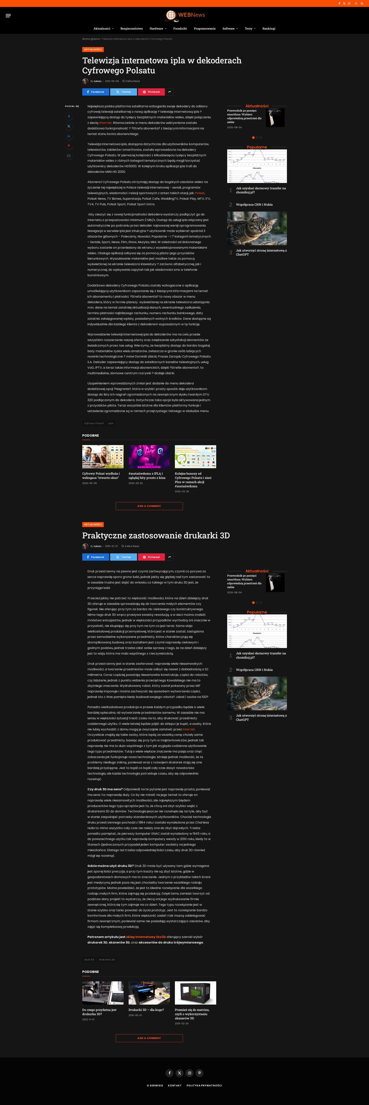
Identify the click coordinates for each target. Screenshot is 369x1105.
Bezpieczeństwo (132, 28)
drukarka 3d (107, 959)
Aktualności (102, 28)
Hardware (156, 28)
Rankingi (269, 28)
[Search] (361, 3)
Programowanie (205, 28)
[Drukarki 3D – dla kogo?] (149, 993)
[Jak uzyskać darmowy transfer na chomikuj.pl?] (257, 166)
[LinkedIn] (69, 136)
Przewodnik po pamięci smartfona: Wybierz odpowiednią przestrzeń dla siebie (244, 116)
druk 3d (89, 959)
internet (189, 729)
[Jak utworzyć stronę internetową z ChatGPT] (257, 228)
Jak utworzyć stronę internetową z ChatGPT (261, 252)
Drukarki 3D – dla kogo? (146, 1010)
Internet (105, 123)
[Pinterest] (69, 146)
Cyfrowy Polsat (94, 423)
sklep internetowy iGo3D (146, 937)
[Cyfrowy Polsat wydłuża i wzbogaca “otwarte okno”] (103, 456)
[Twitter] (69, 126)
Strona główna (91, 39)
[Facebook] (69, 116)
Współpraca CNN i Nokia (254, 204)
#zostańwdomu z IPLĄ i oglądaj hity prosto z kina (147, 475)
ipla (110, 423)
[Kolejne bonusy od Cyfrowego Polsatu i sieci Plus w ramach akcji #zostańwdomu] (195, 456)
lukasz (97, 81)
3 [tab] (261, 137)
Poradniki (180, 28)
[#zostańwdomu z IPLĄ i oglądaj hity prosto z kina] (149, 456)
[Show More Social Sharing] (170, 92)
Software (229, 28)
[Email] (69, 155)
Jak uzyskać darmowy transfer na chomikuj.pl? (261, 190)
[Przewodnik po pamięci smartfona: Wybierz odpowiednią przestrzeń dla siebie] (276, 118)
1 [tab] (253, 137)
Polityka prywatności (204, 1085)
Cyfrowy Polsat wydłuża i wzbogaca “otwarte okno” (101, 475)
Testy (248, 28)
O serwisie (155, 1085)
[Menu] (8, 15)
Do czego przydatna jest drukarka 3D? (99, 1012)
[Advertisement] (257, 285)
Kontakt (175, 1085)
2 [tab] (257, 137)
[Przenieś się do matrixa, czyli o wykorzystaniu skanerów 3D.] (195, 993)
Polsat (199, 193)
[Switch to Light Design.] (356, 3)
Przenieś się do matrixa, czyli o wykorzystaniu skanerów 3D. (192, 1014)
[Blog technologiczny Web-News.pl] (184, 15)
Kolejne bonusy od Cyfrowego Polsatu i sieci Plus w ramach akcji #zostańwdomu (193, 479)
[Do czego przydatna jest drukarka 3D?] (103, 993)
